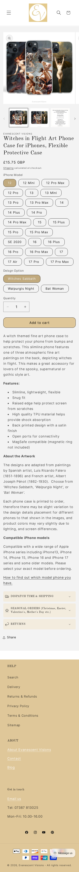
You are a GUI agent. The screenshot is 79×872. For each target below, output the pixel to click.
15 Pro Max (39, 232)
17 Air (12, 262)
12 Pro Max (55, 183)
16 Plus (54, 242)
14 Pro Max (17, 222)
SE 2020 (14, 242)
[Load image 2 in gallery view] (39, 117)
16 (35, 242)
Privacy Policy (18, 706)
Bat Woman (55, 288)
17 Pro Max (60, 262)
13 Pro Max (39, 202)
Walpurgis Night (21, 288)
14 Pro (36, 212)
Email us (14, 799)
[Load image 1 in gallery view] (18, 117)
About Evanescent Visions (29, 750)
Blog (11, 767)
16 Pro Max (39, 252)
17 (61, 252)
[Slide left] (4, 119)
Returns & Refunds (22, 696)
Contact (14, 758)
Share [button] (11, 637)
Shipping (8, 168)
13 (32, 193)
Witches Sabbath (22, 278)
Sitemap (13, 725)
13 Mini (51, 193)
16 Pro (13, 252)
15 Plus (59, 222)
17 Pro (34, 262)
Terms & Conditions (22, 715)
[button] (9, 13)
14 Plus (14, 212)
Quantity (9, 298)
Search (12, 677)
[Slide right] (75, 119)
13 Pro (13, 202)
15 (40, 222)
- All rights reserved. (58, 865)
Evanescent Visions (31, 865)
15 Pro (13, 232)
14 (62, 202)
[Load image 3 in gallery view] (60, 117)
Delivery (13, 687)
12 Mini (29, 183)
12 (10, 183)
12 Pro (13, 193)
